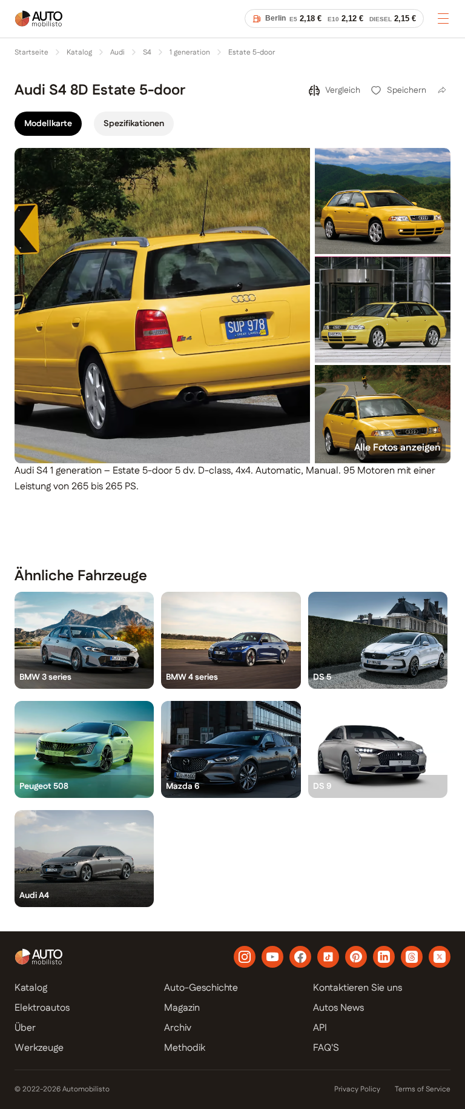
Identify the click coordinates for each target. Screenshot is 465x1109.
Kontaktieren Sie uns (357, 988)
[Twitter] (439, 957)
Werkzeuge (39, 1048)
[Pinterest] (356, 957)
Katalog (79, 53)
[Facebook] (300, 957)
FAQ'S (326, 1048)
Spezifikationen (134, 124)
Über (25, 1028)
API (320, 1028)
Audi (117, 53)
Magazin (182, 1008)
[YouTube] (272, 957)
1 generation (190, 53)
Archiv (177, 1028)
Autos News (338, 1008)
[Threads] (412, 957)
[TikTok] (328, 957)
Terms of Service (422, 1089)
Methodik (184, 1048)
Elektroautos (42, 1008)
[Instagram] (245, 957)
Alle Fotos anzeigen (397, 448)
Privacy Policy (357, 1089)
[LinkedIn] (384, 957)
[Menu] (443, 18)
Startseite (31, 53)
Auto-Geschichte (201, 988)
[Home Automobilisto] (39, 26)
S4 (147, 53)
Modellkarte (48, 124)
